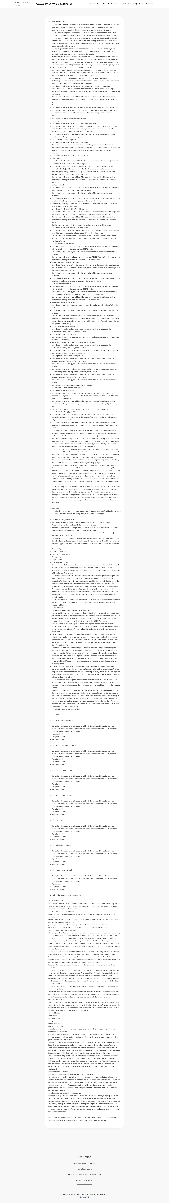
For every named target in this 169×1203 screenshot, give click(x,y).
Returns (141, 4)
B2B (124, 4)
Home (92, 4)
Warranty (149, 4)
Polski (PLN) (132, 4)
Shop (99, 4)
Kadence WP (84, 1197)
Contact (106, 4)
